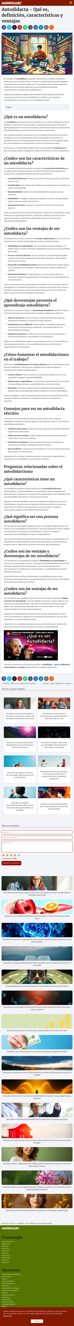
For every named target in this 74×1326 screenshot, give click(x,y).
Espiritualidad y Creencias (10, 1288)
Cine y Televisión (7, 1281)
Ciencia (4, 1279)
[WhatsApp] (25, 27)
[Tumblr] (30, 27)
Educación (5, 1286)
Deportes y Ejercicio (8, 1283)
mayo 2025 (5, 1251)
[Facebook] (4, 27)
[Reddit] (51, 27)
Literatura (5, 1297)
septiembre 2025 (7, 1241)
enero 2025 (5, 1260)
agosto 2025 (6, 1244)
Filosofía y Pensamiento (10, 1290)
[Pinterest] (19, 27)
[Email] (46, 27)
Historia (4, 1293)
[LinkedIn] (35, 27)
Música (4, 1306)
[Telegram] (41, 27)
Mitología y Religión (8, 1304)
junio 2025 (5, 1248)
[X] (14, 27)
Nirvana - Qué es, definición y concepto (57, 683)
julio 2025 (5, 1246)
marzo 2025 (6, 1255)
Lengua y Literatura (8, 1295)
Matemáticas (6, 1299)
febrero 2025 (6, 1257)
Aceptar (37, 1321)
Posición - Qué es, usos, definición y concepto (19, 683)
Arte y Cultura (6, 1276)
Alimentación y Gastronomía (11, 1274)
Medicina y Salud (7, 1302)
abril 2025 (5, 1253)
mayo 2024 (5, 1262)
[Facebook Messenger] (9, 27)
